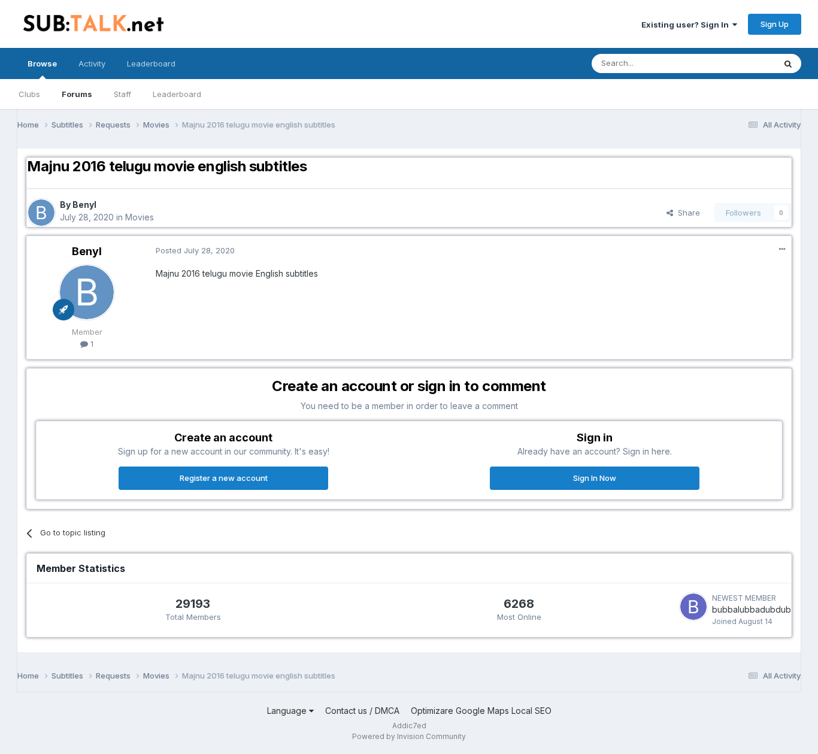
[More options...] (782, 249)
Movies (139, 217)
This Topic (740, 63)
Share (686, 212)
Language (288, 710)
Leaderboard (177, 94)
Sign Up (775, 24)
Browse (42, 63)
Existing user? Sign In (686, 24)
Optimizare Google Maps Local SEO (481, 710)
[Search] (788, 63)
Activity (91, 63)
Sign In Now (594, 478)
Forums (77, 94)
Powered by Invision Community (409, 736)
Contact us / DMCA (362, 710)
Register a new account (224, 478)
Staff (122, 94)
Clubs (29, 94)
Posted (195, 250)
